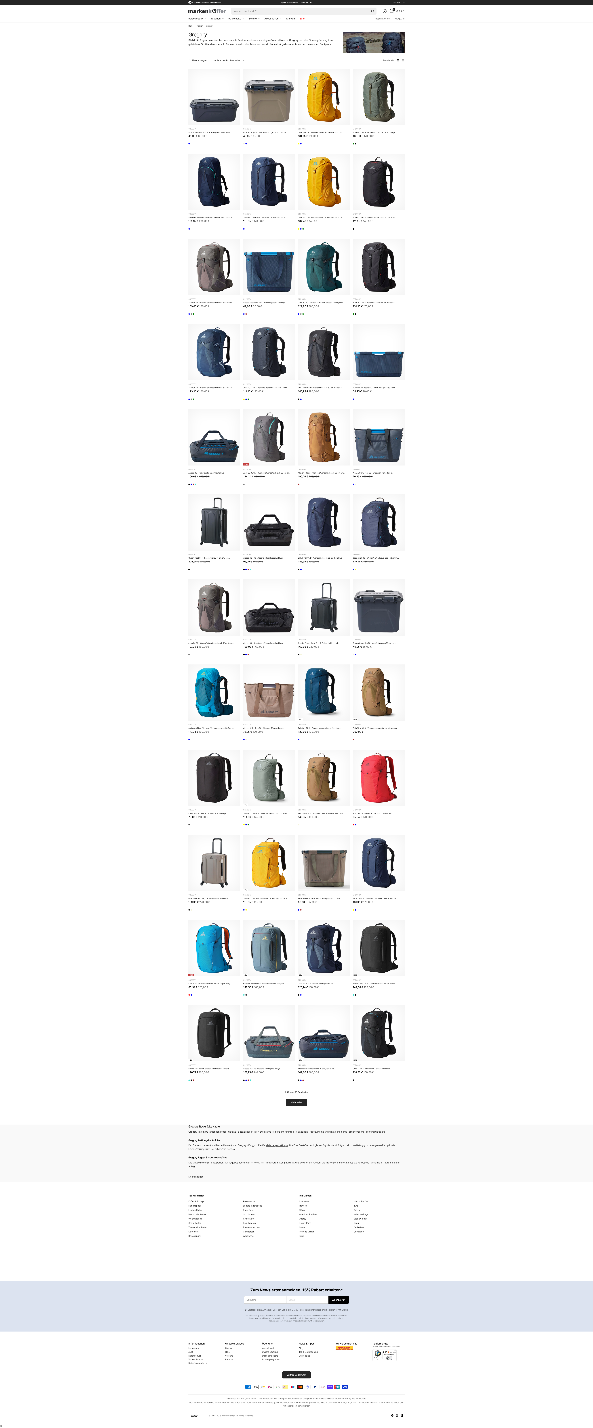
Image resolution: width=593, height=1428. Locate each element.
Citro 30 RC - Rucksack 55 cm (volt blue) (315, 983)
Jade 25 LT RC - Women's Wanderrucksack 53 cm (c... (266, 898)
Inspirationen (382, 18)
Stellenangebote (270, 1355)
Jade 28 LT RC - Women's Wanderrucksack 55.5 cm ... (320, 132)
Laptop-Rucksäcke (252, 1205)
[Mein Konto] (384, 11)
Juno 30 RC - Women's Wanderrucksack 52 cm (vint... (210, 387)
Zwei (356, 1205)
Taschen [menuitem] (216, 18)
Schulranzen (249, 1214)
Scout (356, 1223)
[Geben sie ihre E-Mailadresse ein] (338, 1300)
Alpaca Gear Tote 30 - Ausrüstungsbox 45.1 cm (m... (319, 898)
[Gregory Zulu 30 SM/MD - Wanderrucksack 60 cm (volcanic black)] (324, 352)
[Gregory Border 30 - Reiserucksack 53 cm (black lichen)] (214, 1033)
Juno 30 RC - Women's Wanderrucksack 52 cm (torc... (211, 302)
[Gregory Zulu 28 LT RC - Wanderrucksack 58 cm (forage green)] (379, 97)
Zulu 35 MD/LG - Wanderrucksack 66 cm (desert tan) (375, 728)
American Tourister (308, 1214)
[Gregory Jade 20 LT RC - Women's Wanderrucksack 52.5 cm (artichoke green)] (319, 230)
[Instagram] (397, 1415)
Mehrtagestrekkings (277, 1145)
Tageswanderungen (239, 1162)
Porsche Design (306, 1231)
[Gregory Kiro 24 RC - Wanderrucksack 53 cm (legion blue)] (365, 825)
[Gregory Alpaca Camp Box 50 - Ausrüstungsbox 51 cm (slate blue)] (256, 144)
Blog (301, 1348)
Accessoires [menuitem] (271, 18)
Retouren (229, 1359)
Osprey (302, 1218)
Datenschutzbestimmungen (280, 1321)
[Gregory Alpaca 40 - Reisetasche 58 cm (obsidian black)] (192, 485)
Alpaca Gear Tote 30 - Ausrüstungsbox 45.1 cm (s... (264, 302)
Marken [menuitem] (290, 18)
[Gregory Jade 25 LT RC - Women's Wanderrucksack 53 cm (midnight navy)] (379, 522)
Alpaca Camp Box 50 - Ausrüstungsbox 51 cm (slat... (374, 643)
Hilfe (227, 1352)
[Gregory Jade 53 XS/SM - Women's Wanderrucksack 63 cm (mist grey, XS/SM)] (269, 437)
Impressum (193, 1348)
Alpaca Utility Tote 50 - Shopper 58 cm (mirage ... (263, 728)
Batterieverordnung (198, 1363)
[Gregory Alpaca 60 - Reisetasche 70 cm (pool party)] (256, 655)
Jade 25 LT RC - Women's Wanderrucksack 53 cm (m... (376, 558)
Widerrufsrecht (195, 1359)
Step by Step (360, 1218)
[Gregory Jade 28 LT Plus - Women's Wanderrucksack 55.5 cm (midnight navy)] (269, 182)
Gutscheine (304, 1355)
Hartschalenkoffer (197, 1214)
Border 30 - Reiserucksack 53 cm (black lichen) (208, 1068)
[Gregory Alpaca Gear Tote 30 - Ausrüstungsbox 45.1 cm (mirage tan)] (256, 315)
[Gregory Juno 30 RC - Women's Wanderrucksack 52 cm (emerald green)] (210, 315)
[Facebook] (392, 1415)
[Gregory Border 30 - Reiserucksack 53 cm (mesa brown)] (210, 1081)
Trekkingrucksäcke (375, 1131)
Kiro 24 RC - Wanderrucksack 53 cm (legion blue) (209, 983)
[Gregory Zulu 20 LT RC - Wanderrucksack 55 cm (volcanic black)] (379, 182)
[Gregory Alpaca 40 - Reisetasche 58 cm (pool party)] (219, 485)
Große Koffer (194, 1223)
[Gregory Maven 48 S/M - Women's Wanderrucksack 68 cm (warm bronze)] (324, 437)
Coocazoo (359, 1231)
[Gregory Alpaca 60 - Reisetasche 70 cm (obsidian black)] (269, 607)
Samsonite (304, 1201)
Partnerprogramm (271, 1359)
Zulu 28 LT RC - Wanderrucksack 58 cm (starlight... (319, 728)
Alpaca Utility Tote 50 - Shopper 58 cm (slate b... (373, 473)
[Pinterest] (402, 1415)
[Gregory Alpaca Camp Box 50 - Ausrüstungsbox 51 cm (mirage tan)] (269, 97)
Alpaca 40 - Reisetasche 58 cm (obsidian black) (263, 558)
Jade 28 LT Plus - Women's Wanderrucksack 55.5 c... (265, 217)
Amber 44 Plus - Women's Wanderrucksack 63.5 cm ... (211, 728)
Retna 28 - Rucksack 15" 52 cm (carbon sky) (207, 813)
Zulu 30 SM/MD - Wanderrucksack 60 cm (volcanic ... (320, 387)
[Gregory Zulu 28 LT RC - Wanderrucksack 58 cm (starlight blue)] (324, 692)
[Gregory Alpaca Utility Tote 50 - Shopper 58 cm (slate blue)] (379, 437)
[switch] (389, 1358)
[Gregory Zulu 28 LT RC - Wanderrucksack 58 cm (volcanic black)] (365, 144)
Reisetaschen (249, 1201)
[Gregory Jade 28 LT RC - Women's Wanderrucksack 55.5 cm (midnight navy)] (310, 144)
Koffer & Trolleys (196, 1201)
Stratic (302, 1227)
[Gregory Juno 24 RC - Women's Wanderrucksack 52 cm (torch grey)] (214, 607)
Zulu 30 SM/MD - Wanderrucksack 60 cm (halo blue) (320, 558)
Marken (199, 26)
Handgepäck (194, 1205)
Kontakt (229, 1348)
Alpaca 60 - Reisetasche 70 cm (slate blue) (316, 1068)
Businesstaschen (251, 1227)
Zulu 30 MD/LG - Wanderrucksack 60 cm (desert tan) (320, 813)
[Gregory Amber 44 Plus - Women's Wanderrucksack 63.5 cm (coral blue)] (214, 692)
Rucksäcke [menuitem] (234, 18)
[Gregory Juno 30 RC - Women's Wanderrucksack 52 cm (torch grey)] (214, 267)
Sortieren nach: (220, 60)
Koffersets (193, 1231)
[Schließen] (1, 1426)
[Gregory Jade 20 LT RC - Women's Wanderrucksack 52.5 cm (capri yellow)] (324, 182)
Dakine (357, 1210)
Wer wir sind (268, 1348)
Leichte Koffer (195, 1210)
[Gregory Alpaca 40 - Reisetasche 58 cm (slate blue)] (214, 437)
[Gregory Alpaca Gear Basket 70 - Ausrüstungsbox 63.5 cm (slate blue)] (379, 352)
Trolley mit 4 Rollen (197, 1227)
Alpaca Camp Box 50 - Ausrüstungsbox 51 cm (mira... (265, 132)
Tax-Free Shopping (308, 1352)
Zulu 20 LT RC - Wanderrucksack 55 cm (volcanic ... (374, 217)
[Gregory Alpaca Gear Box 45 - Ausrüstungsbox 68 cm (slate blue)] (214, 97)
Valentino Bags (361, 1214)
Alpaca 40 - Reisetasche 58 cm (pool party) (261, 1068)
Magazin (400, 18)
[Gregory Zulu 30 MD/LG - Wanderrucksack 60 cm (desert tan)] (324, 778)
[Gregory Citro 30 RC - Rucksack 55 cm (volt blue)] (324, 948)
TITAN (302, 1210)
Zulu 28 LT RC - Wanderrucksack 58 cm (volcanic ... (374, 302)
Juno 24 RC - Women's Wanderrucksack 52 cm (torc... (210, 643)
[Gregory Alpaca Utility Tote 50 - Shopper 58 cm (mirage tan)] (365, 485)
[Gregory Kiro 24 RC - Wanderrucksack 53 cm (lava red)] (379, 778)
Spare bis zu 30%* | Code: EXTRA (296, 2)
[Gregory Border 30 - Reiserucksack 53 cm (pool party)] (192, 1081)
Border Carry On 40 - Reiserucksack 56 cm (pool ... (264, 983)
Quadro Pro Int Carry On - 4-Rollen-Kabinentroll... (318, 643)
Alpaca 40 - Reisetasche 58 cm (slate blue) (206, 473)
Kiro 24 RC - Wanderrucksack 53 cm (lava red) (372, 813)
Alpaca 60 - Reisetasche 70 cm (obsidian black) (263, 643)
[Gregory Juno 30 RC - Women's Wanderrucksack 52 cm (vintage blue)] (192, 315)
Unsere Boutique (270, 1352)
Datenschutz (194, 1355)
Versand (229, 1355)
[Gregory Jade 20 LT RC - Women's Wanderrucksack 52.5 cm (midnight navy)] (310, 230)
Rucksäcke (248, 1210)
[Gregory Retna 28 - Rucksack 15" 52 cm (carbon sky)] (214, 778)
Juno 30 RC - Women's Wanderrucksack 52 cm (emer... (321, 302)
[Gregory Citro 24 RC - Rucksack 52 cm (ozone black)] (379, 1033)
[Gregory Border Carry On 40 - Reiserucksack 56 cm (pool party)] (269, 948)
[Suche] (372, 11)
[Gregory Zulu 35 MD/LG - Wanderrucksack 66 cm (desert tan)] (379, 692)
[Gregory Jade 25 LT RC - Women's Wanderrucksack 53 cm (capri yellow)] (365, 570)
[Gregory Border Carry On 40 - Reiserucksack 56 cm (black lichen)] (256, 996)
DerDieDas (359, 1227)
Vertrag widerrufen (296, 1375)
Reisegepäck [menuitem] (195, 18)
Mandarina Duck (362, 1201)
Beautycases (249, 1223)
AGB (190, 1352)
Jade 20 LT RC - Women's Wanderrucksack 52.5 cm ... (320, 217)
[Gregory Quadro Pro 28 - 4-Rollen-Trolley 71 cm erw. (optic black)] (214, 522)
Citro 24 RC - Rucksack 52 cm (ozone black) (371, 1068)
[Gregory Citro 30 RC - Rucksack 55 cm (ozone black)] (301, 996)
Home (190, 26)
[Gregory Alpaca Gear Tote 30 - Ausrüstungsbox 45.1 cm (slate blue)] (269, 267)
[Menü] (395, 1351)
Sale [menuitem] (302, 18)
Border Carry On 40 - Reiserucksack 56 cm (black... (374, 983)
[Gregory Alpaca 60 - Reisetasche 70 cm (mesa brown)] (264, 655)
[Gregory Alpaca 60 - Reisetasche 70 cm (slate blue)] (273, 655)
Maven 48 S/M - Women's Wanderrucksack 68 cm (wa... (321, 473)
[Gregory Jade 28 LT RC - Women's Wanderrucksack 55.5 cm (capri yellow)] (324, 97)
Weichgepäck (195, 1218)
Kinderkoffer (249, 1218)
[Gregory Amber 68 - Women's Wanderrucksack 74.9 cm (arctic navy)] (214, 182)
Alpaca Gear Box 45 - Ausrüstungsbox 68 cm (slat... (209, 132)
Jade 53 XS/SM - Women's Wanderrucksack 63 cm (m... (266, 473)
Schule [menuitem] (253, 18)
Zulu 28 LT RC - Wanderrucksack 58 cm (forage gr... (374, 132)
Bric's (301, 1236)
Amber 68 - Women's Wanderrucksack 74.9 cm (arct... (210, 217)
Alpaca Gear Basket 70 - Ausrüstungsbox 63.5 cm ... (374, 387)
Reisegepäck (194, 1236)
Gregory (192, 129)
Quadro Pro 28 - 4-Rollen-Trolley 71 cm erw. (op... (209, 558)
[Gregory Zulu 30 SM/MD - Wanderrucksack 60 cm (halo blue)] (310, 400)
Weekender (248, 1236)
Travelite (303, 1205)
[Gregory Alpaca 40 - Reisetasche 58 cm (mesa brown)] (210, 485)
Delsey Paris (305, 1223)
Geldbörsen (248, 1231)
